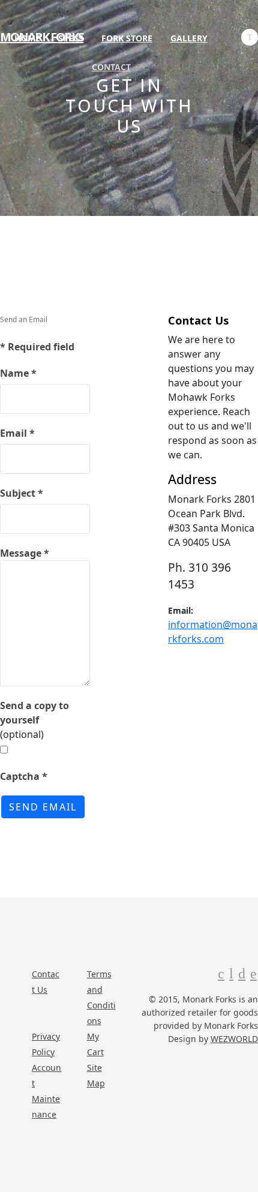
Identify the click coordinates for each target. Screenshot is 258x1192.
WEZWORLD (234, 1038)
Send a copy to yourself (34, 712)
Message (24, 553)
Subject (21, 493)
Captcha (23, 776)
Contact (111, 67)
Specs (70, 38)
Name (18, 373)
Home (27, 38)
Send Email (43, 806)
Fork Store (126, 38)
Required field (37, 346)
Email (17, 433)
